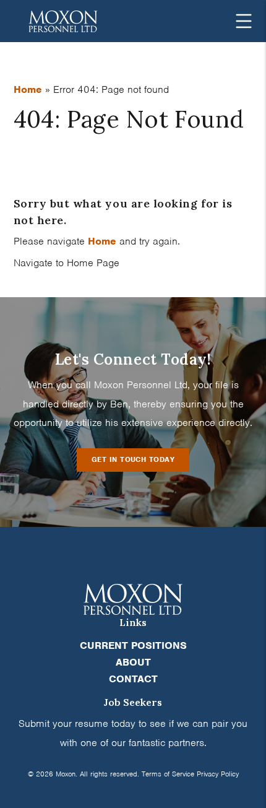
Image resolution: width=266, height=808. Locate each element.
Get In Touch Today (133, 459)
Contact (133, 678)
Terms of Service (168, 774)
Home (28, 89)
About (133, 662)
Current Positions (133, 645)
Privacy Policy (218, 774)
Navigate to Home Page (66, 262)
